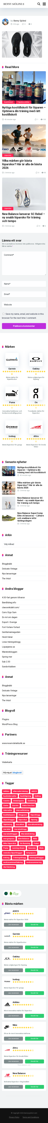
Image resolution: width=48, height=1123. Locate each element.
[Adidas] (7, 1007)
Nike (35, 838)
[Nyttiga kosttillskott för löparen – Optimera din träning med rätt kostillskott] (24, 87)
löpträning (7, 824)
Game (5, 805)
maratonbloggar (10, 834)
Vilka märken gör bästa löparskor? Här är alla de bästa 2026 (22, 164)
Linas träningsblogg (11, 642)
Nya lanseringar (9, 573)
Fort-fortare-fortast (11, 627)
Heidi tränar (7, 637)
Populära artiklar (23, 102)
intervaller (7, 810)
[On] (36, 399)
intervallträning (22, 810)
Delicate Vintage (9, 568)
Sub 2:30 (6, 661)
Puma (12, 402)
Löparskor (7, 155)
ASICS (34, 791)
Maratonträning (28, 834)
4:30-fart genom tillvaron (13, 597)
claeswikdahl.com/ (10, 607)
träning (6, 857)
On (36, 402)
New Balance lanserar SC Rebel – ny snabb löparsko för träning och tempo (23, 217)
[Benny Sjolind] (13, 4)
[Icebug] (12, 433)
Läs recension (13, 925)
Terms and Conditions (31, 1117)
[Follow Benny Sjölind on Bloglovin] (12, 773)
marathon (20, 824)
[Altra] (36, 433)
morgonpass (8, 838)
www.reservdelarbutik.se (13, 743)
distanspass (18, 801)
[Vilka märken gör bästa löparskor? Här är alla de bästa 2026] (24, 140)
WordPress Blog (9, 724)
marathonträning (35, 824)
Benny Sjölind (19, 20)
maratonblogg (20, 829)
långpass (23, 815)
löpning (34, 820)
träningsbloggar (37, 857)
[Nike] (7, 1029)
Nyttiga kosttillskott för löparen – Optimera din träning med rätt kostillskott (24, 111)
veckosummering (34, 862)
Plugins (5, 719)
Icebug (12, 436)
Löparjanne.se (8, 647)
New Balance (23, 838)
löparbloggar (9, 820)
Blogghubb (7, 564)
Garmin (12, 368)
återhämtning (9, 867)
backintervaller (10, 796)
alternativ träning (20, 791)
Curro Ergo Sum (9, 612)
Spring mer (7, 657)
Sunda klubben (9, 666)
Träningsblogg (19, 857)
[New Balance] (7, 1078)
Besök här (34, 925)
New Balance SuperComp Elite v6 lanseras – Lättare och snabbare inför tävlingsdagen (30, 517)
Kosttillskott (8, 102)
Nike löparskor (9, 843)
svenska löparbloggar (13, 853)
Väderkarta (7, 762)
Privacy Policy (14, 1117)
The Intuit (6, 578)
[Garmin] (12, 365)
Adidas (6, 791)
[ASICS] (7, 916)
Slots (41, 848)
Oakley (36, 368)
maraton (7, 829)
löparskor (23, 820)
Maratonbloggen (9, 652)
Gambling (32, 801)
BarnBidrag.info (9, 602)
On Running (25, 843)
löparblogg (35, 815)
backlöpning (25, 796)
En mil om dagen (9, 617)
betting (38, 796)
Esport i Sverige (9, 622)
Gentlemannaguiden (11, 632)
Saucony (32, 848)
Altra (36, 436)
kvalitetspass (9, 815)
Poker (36, 843)
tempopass (31, 853)
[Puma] (12, 399)
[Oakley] (36, 365)
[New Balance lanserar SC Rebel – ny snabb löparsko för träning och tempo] (24, 194)
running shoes (18, 848)
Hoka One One (28, 805)
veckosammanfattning (13, 862)
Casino (6, 801)
